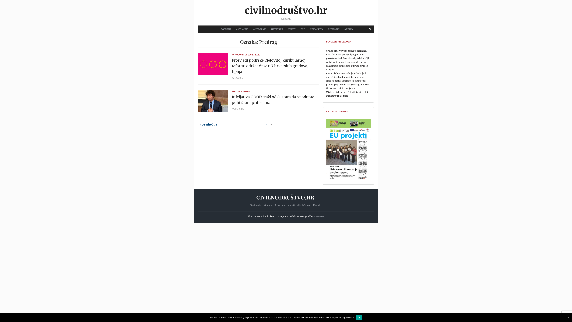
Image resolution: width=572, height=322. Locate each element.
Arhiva (348, 29)
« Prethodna (208, 124)
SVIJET (292, 29)
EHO (302, 29)
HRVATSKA (277, 29)
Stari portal (256, 205)
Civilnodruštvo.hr (286, 10)
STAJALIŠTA (316, 29)
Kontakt (317, 205)
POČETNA (226, 29)
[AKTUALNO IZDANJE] (348, 150)
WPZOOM (318, 216)
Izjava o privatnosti (285, 205)
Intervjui (333, 29)
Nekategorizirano (251, 55)
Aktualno (237, 55)
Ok (359, 317)
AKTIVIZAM (259, 29)
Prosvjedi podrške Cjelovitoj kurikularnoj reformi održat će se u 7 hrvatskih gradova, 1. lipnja (271, 66)
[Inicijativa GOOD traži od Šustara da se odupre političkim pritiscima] (213, 100)
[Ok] (568, 317)
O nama (268, 205)
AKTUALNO (242, 29)
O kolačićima (303, 205)
